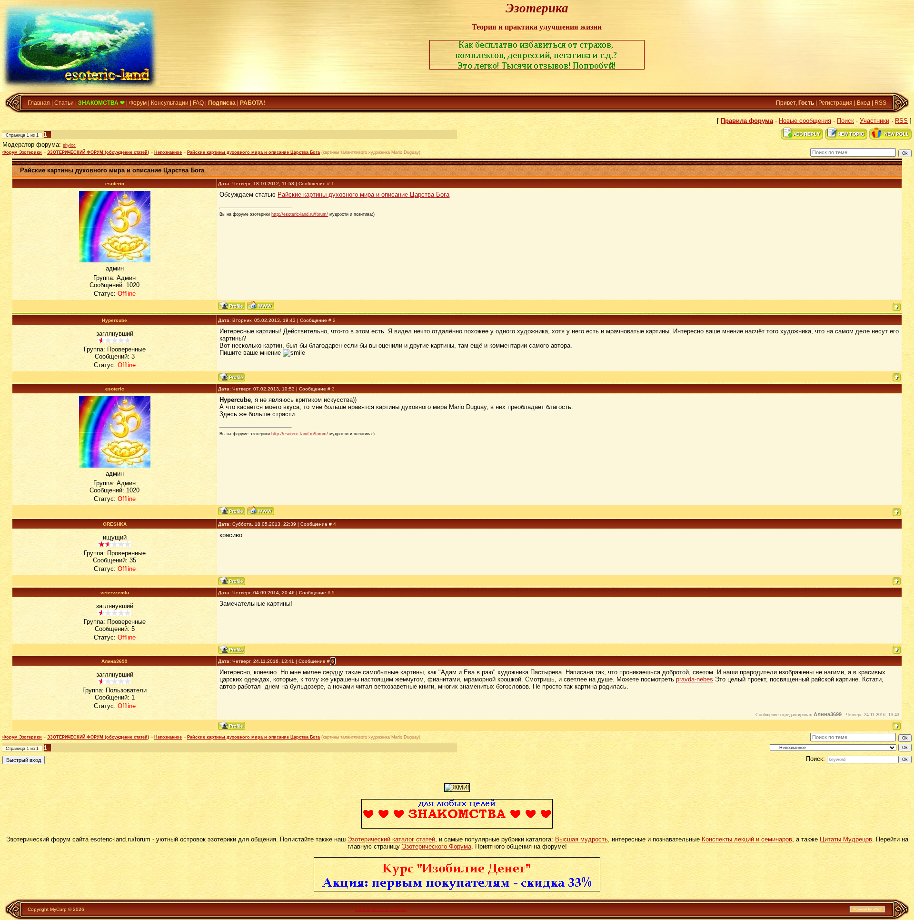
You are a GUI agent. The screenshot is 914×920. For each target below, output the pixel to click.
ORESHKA (115, 524)
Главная (39, 103)
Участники (874, 120)
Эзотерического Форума (436, 846)
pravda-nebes (694, 679)
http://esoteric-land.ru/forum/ (299, 214)
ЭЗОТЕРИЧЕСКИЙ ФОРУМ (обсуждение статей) (98, 152)
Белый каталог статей (381, 909)
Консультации (170, 103)
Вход (863, 103)
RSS (880, 103)
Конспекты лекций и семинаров (747, 839)
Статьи (64, 103)
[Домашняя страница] (260, 305)
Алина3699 (114, 661)
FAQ (198, 103)
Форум (138, 103)
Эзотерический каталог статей (391, 839)
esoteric (114, 183)
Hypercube (114, 320)
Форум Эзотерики (22, 152)
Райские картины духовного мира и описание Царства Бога (253, 152)
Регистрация (835, 103)
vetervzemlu (114, 592)
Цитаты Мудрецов (846, 839)
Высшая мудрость (581, 839)
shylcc (69, 145)
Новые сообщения (805, 120)
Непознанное (168, 152)
